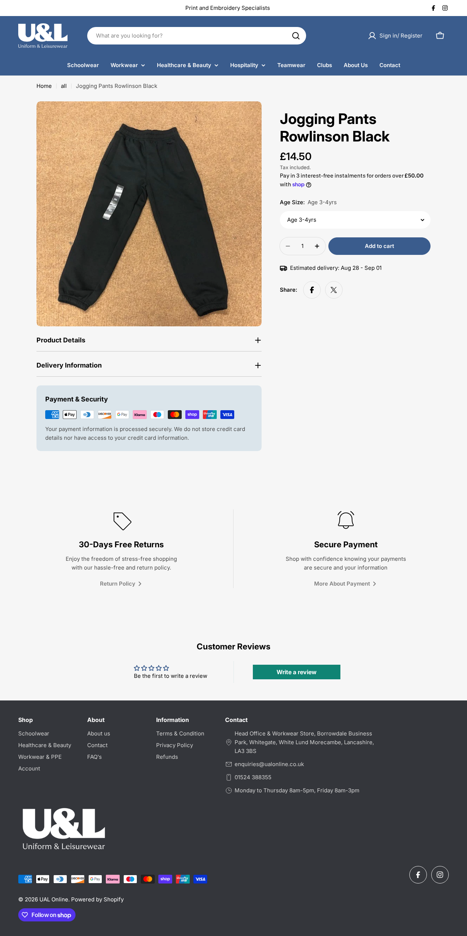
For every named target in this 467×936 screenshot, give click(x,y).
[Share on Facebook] (312, 290)
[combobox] (196, 35)
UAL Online (53, 899)
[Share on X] (334, 290)
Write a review (297, 672)
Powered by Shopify (97, 899)
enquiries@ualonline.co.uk (269, 764)
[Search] (296, 35)
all (64, 85)
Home (44, 85)
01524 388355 (253, 777)
